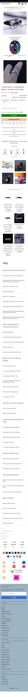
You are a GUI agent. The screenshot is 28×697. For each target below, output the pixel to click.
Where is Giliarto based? (14, 503)
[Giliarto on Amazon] (18, 553)
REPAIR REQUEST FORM (6, 618)
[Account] (22, 3)
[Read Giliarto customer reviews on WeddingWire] (24, 563)
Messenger (5, 153)
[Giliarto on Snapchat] (5, 547)
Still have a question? (14, 523)
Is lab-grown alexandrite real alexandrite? (14, 342)
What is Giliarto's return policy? (14, 459)
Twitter (5, 150)
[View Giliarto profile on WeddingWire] (4, 563)
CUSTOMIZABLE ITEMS (5, 621)
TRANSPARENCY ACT (5, 628)
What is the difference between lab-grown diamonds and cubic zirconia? (14, 317)
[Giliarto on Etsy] (9, 553)
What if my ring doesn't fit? (14, 413)
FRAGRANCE (3, 623)
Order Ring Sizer (14, 100)
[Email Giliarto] (5, 549)
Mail (23, 151)
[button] (25, 3)
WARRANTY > (4, 538)
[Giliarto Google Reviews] (12, 553)
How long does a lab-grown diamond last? (14, 301)
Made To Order (16, 97)
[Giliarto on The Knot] (4, 553)
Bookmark (17, 153)
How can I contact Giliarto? (14, 508)
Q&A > (2, 528)
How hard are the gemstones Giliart (14, 352)
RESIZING (3, 616)
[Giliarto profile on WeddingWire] (4, 572)
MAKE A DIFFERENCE (5, 657)
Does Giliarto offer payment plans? (14, 513)
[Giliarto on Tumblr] (13, 547)
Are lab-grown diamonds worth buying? (14, 306)
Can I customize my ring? (14, 366)
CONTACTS (3, 666)
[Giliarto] (6, 3)
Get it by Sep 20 (23, 96)
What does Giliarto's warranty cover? (14, 464)
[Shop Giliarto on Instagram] (17, 557)
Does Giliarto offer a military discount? (14, 518)
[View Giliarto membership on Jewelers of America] (14, 563)
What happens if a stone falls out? (14, 469)
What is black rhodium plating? (14, 392)
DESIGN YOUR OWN (5, 652)
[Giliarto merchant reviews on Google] (16, 573)
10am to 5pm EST (4, 683)
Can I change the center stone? (14, 376)
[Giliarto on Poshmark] (21, 553)
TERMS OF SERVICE (5, 630)
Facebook (11, 150)
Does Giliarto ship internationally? (14, 437)
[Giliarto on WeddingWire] (7, 553)
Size (2, 100)
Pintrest (17, 150)
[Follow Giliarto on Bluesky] (14, 557)
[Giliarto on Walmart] (24, 553)
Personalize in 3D (14, 119)
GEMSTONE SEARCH (5, 664)
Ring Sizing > (4, 533)
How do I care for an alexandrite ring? (14, 492)
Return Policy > (5, 536)
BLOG (2, 645)
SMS (11, 153)
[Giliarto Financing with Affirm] (11, 557)
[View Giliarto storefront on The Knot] (14, 567)
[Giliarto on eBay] (15, 553)
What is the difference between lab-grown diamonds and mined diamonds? (14, 281)
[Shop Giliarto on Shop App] (8, 557)
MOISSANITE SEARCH (5, 659)
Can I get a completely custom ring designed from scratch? (14, 381)
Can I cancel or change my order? (14, 447)
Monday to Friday (4, 681)
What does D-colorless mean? (14, 286)
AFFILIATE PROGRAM (5, 642)
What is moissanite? (14, 347)
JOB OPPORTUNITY (5, 635)
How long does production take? (14, 427)
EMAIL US (3, 676)
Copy (23, 153)
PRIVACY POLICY (4, 625)
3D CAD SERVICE (4, 632)
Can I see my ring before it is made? (14, 371)
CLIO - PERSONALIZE (5, 650)
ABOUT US (3, 606)
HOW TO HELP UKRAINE (6, 669)
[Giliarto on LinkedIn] (22, 547)
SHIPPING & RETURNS (5, 611)
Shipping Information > (6, 531)
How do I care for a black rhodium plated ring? (14, 486)
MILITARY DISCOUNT (5, 654)
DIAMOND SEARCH (5, 661)
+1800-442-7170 (4, 679)
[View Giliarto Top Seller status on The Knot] (24, 567)
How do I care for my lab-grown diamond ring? (14, 480)
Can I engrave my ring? (14, 397)
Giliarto (11, 688)
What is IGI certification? (14, 296)
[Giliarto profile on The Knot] (4, 578)
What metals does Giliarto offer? (14, 387)
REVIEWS (3, 647)
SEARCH (3, 609)
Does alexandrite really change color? (14, 337)
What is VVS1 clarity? (14, 291)
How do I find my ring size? (14, 408)
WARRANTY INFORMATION (6, 613)
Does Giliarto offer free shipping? (14, 432)
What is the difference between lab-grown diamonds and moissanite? (14, 311)
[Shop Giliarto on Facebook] (20, 557)
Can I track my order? (14, 442)
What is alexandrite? (14, 332)
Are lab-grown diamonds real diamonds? (14, 276)
